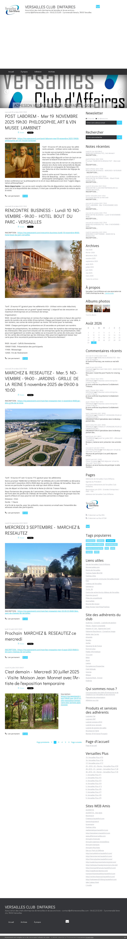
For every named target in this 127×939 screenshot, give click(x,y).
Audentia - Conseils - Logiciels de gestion (101, 623)
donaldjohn (90, 358)
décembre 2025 (91, 256)
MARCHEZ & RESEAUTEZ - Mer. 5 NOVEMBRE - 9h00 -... (103, 225)
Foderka (89, 681)
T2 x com (89, 655)
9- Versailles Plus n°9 (93, 798)
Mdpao (88, 675)
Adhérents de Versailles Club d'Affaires (100, 479)
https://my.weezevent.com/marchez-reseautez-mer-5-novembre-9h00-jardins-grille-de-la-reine (42, 402)
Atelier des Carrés (92, 634)
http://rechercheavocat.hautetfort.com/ (100, 877)
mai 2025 (89, 273)
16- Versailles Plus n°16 (94, 760)
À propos (24, 71)
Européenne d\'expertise (95, 666)
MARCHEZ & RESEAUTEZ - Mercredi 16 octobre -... (103, 359)
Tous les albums (91, 315)
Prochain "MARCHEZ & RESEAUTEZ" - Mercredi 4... (103, 162)
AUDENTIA (90, 810)
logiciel (89, 552)
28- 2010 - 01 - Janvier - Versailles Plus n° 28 (102, 769)
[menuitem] (11, 72)
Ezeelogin (89, 369)
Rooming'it (90, 816)
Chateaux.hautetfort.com (95, 818)
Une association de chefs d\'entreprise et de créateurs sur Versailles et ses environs (102, 693)
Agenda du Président (93, 482)
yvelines (100, 541)
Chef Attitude (91, 669)
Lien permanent (13, 196)
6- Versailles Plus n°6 (93, 789)
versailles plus (111, 544)
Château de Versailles (94, 584)
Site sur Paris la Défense (95, 850)
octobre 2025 (91, 258)
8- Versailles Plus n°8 (93, 795)
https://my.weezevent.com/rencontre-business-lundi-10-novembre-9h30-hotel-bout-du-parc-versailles (42, 233)
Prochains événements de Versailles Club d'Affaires (101, 486)
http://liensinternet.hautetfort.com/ (99, 856)
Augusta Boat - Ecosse (94, 678)
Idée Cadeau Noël (92, 882)
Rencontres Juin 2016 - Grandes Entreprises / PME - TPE (102, 490)
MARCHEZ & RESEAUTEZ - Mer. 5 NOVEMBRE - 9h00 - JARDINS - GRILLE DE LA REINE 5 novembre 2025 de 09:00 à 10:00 (42, 381)
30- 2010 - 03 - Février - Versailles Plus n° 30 (102, 772)
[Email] (98, 6)
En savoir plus (89, 937)
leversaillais (90, 601)
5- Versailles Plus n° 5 (94, 786)
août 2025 (89, 264)
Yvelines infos (91, 576)
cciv (106, 548)
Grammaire (90, 824)
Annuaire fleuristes (93, 848)
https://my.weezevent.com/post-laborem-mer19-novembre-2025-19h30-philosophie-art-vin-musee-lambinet (42, 139)
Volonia (88, 672)
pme (112, 548)
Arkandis (89, 637)
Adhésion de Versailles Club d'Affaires (100, 494)
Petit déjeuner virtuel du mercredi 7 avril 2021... (103, 451)
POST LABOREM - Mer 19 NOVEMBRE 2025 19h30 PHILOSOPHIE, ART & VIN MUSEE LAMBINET (41, 122)
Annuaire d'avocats (93, 839)
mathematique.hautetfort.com (97, 830)
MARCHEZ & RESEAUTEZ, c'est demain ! (100, 153)
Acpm (88, 660)
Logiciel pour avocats (94, 725)
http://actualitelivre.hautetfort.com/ (99, 853)
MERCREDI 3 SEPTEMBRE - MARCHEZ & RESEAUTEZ (42, 530)
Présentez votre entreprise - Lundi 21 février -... (102, 382)
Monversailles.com (93, 567)
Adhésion (38, 71)
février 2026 (90, 253)
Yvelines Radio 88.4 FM (94, 573)
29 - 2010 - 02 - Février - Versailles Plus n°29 (102, 766)
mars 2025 (89, 276)
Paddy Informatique (93, 652)
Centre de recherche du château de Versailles (102, 592)
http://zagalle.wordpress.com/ (97, 871)
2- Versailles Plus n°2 (93, 778)
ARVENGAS (90, 381)
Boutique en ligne (92, 731)
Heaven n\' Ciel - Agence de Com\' (98, 628)
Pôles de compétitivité (94, 598)
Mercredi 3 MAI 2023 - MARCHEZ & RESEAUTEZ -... (104, 370)
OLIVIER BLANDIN (92, 450)
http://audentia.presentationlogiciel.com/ (101, 862)
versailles (110, 541)
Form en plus (90, 649)
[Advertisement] (116, 34)
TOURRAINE (90, 438)
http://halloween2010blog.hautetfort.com (101, 879)
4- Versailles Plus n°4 (93, 783)
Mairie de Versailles (93, 570)
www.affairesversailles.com (96, 836)
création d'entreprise (94, 548)
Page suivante (76, 742)
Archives (51, 71)
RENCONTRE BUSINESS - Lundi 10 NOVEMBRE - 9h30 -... (103, 216)
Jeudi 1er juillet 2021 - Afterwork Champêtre (104, 439)
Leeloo (88, 663)
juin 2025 (89, 270)
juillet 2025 (90, 267)
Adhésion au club (92, 700)
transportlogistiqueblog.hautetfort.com (100, 874)
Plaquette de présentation (95, 697)
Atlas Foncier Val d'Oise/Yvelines (98, 607)
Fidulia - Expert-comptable (95, 626)
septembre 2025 (92, 261)
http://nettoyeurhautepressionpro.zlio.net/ (102, 865)
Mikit (87, 657)
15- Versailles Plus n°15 (94, 757)
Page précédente (43, 742)
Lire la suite (109, 293)
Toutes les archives (92, 279)
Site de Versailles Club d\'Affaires (98, 564)
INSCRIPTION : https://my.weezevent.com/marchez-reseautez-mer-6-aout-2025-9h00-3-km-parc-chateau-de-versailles (42, 651)
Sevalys (88, 640)
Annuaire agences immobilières (97, 842)
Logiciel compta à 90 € (94, 722)
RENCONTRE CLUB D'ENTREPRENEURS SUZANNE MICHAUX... (102, 189)
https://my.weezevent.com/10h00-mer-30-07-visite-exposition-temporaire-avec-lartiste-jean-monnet (71, 700)
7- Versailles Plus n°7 (93, 792)
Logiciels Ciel (90, 716)
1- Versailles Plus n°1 (93, 775)
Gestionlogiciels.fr (92, 821)
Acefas (88, 643)
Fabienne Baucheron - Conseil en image (100, 631)
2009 (96, 552)
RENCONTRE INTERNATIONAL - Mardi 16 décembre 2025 (102, 179)
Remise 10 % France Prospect (96, 734)
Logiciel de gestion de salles (96, 728)
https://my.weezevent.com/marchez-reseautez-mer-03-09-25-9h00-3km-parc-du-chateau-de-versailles (41, 612)
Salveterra (89, 586)
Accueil (11, 71)
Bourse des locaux (92, 604)
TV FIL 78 (89, 589)
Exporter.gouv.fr (92, 595)
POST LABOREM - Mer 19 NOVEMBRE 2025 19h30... (102, 206)
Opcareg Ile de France (94, 646)
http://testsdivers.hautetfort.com (98, 833)
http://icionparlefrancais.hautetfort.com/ (101, 868)
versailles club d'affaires (95, 544)
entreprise (90, 541)
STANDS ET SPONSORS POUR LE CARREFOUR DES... (104, 416)
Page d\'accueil (91, 745)
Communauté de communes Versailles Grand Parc (102, 580)
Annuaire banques (92, 845)
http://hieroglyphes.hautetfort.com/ (99, 859)
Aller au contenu (7, 2)
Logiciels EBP (91, 719)
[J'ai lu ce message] (125, 937)
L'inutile (89, 885)
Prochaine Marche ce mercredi (97, 197)
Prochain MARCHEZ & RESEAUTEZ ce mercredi (40, 636)
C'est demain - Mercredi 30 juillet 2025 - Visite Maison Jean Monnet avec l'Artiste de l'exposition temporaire (42, 677)
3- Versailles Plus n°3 (93, 781)
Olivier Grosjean (92, 461)
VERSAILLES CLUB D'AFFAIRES (50, 6)
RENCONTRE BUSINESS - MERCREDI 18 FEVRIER (103, 170)
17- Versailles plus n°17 (94, 763)
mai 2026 (89, 250)
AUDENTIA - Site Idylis (94, 813)
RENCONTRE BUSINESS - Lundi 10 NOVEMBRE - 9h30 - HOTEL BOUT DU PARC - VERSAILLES (43, 216)
